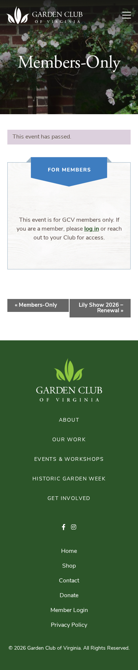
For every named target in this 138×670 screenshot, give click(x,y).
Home (69, 551)
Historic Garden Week (69, 479)
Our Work (69, 440)
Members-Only (36, 305)
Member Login (69, 610)
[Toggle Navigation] (129, 15)
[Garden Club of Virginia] (44, 15)
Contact (69, 581)
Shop (69, 566)
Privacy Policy (69, 625)
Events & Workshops (69, 459)
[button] (64, 527)
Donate (69, 596)
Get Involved (69, 498)
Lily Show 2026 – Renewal (101, 308)
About (69, 420)
